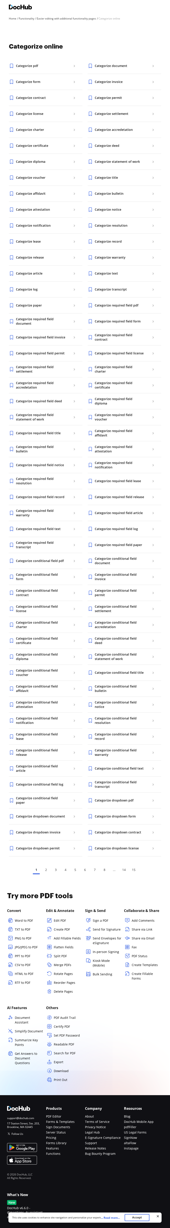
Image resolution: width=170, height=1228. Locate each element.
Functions (53, 1153)
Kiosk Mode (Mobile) (101, 963)
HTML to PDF (24, 974)
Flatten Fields (63, 947)
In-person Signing (106, 952)
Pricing (51, 1138)
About (89, 1116)
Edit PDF (60, 920)
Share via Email (143, 938)
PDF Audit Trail (65, 1018)
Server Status (56, 1132)
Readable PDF (64, 1044)
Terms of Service (97, 1122)
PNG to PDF (23, 938)
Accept (137, 1217)
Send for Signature (107, 929)
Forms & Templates (60, 1122)
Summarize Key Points (26, 1042)
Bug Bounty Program (100, 1153)
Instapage (131, 1148)
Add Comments (143, 920)
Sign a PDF (100, 920)
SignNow (130, 1138)
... (110, 1218)
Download (61, 1071)
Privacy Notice (95, 1127)
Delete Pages (63, 991)
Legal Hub (92, 1132)
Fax (134, 947)
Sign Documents (58, 1127)
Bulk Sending (102, 974)
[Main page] (20, 7)
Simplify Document (29, 1031)
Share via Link (142, 929)
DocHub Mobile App (139, 1122)
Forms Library (56, 1143)
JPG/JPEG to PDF (26, 947)
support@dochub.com (20, 1118)
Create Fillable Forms (142, 976)
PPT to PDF (22, 956)
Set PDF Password (67, 1035)
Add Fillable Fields (67, 938)
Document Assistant (22, 1020)
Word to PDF (24, 920)
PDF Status (139, 956)
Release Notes (95, 1148)
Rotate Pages (63, 974)
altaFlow (130, 1143)
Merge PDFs (62, 965)
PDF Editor (53, 1116)
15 (133, 870)
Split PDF (60, 956)
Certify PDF (62, 1026)
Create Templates (145, 965)
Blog (127, 1116)
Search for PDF (64, 1053)
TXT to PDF (22, 929)
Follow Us (17, 1134)
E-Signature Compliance (103, 1138)
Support (91, 1143)
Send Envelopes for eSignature (107, 940)
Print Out (60, 1080)
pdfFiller (130, 1127)
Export (58, 1062)
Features (52, 1148)
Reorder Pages (64, 982)
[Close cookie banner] (157, 1216)
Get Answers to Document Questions (26, 1058)
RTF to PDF (22, 982)
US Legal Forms (135, 1132)
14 (124, 870)
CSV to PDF (23, 965)
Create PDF (62, 929)
